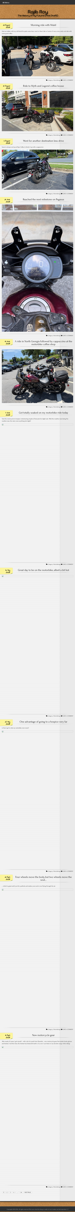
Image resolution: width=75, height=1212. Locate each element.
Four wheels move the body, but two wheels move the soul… (43, 878)
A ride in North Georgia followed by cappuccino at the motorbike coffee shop (43, 343)
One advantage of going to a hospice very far (43, 721)
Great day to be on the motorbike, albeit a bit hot (43, 570)
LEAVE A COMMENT (68, 80)
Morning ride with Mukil (43, 25)
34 (21, 1192)
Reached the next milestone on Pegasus (43, 199)
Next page (28, 1192)
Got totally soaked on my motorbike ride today (43, 412)
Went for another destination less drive (43, 140)
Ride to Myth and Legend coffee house (43, 85)
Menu (7, 3)
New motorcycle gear (43, 1035)
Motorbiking (56, 80)
